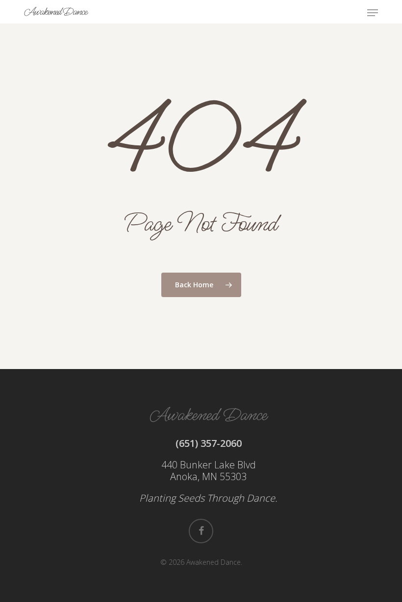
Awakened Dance (55, 12)
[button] (372, 13)
